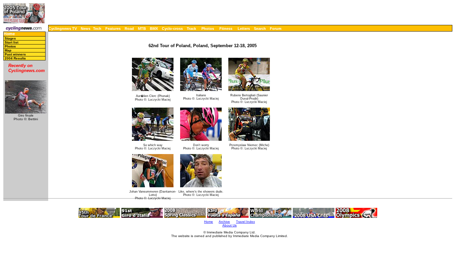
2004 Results (15, 58)
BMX (154, 29)
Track (191, 29)
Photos (207, 29)
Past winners (15, 54)
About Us (229, 225)
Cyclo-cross (172, 29)
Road (129, 29)
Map (8, 50)
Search (260, 29)
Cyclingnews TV (63, 29)
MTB (142, 29)
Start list (11, 42)
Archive (224, 221)
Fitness (225, 29)
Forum (276, 29)
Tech (97, 29)
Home (9, 34)
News (85, 29)
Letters (244, 29)
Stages (10, 38)
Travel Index (245, 221)
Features (113, 29)
